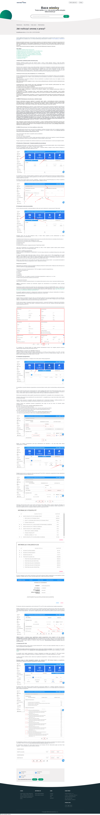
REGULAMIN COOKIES (39, 795)
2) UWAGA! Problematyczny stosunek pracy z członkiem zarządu (28, 52)
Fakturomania (19, 24)
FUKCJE (51, 793)
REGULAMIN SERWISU (39, 793)
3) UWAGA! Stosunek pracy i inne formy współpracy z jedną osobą (28, 53)
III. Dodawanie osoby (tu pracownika (23, 55)
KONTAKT (52, 798)
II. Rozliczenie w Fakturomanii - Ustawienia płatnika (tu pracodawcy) (28, 54)
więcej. (17, 650)
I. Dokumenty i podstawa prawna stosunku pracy (25, 49)
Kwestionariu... (24, 771)
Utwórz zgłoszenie (73, 2)
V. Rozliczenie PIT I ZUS (20, 58)
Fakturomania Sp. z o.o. (53, 811)
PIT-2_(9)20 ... (24, 775)
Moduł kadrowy (41, 24)
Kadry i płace (33, 24)
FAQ (51, 796)
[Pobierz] (48, 407)
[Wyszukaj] (66, 16)
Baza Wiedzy (26, 24)
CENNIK (51, 795)
